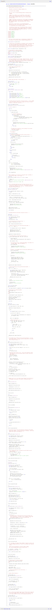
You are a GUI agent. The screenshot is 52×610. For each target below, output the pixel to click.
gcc (8, 3)
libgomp (28, 3)
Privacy (7, 608)
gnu (6, 3)
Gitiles (5, 608)
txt (48, 608)
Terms (9, 608)
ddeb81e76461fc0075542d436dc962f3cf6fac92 (18, 3)
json (50, 608)
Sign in (50, 1)
